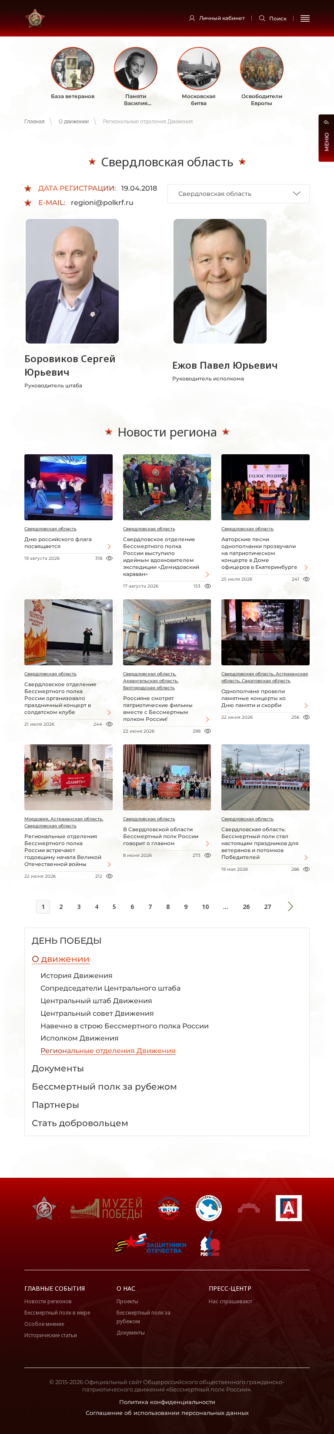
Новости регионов (48, 1301)
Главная (34, 122)
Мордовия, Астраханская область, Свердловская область (63, 822)
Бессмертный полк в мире (57, 1312)
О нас (126, 1288)
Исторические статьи (50, 1335)
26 (246, 906)
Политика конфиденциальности (167, 1401)
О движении (74, 122)
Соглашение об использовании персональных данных (167, 1412)
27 (267, 906)
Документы (131, 1332)
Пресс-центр (230, 1288)
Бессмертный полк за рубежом (143, 1317)
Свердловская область (50, 529)
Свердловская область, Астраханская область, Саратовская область (264, 677)
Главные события (54, 1288)
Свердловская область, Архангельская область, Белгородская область (150, 681)
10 (205, 906)
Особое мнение (44, 1324)
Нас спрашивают (230, 1301)
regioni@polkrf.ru (102, 202)
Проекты (127, 1301)
